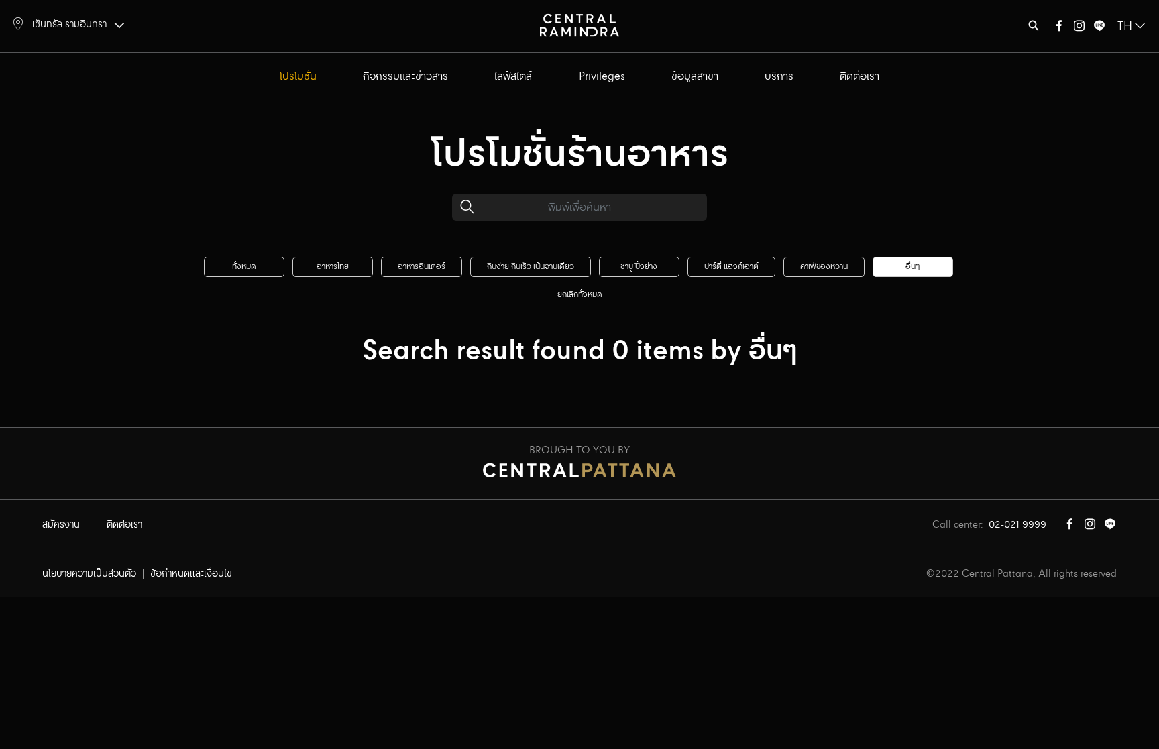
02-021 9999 (1017, 525)
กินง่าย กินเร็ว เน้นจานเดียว (530, 266)
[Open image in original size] (579, 24)
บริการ (779, 76)
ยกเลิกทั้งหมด (579, 294)
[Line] (1099, 28)
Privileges (602, 76)
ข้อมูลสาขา (694, 76)
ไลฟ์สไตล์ (513, 76)
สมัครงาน (61, 525)
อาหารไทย (333, 266)
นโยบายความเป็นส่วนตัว (89, 574)
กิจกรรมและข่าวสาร (405, 76)
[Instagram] (1079, 28)
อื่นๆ (912, 266)
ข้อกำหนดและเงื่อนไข (191, 574)
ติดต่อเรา (859, 76)
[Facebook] (1059, 28)
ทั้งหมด (244, 266)
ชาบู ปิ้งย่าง (638, 266)
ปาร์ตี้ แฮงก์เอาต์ (731, 266)
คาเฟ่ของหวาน (824, 266)
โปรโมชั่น (298, 76)
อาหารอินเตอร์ (421, 266)
